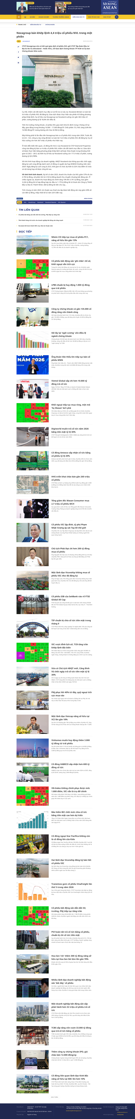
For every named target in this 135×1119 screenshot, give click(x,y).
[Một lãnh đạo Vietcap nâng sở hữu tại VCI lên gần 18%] (33, 724)
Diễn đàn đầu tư (78, 17)
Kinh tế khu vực (94, 17)
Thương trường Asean (61, 17)
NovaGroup (26, 41)
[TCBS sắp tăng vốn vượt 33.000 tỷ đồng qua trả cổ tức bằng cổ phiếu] (33, 1035)
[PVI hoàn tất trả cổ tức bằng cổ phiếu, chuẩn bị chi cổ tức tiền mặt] (33, 940)
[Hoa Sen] (33, 963)
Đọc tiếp (25, 231)
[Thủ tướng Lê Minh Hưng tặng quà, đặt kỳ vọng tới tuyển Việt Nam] (60, 7)
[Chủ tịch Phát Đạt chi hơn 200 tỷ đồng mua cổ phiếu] (33, 556)
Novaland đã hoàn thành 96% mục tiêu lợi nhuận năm (35, 226)
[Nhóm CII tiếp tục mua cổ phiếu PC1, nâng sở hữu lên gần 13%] (33, 245)
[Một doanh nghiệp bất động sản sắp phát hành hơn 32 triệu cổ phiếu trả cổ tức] (33, 1011)
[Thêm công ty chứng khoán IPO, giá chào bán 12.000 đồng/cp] (33, 1059)
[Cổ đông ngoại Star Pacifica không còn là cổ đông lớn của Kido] (33, 844)
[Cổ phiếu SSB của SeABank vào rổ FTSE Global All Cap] (33, 604)
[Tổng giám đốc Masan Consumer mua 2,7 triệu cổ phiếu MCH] (33, 508)
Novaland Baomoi (50, 202)
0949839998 (120, 1114)
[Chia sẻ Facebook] (18, 52)
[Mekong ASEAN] (109, 7)
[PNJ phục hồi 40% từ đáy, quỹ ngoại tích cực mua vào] (33, 700)
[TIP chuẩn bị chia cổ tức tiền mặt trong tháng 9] (33, 628)
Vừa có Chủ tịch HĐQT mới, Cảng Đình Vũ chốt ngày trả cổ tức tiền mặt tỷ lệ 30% (70, 671)
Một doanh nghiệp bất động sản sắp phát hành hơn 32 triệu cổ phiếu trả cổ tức (70, 1006)
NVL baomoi (61, 202)
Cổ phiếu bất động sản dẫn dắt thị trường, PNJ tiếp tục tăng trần (39, 215)
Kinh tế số (107, 17)
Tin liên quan (29, 209)
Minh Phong (88, 198)
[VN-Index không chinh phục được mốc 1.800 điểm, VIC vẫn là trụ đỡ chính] (33, 796)
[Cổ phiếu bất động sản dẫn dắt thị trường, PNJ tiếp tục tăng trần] (33, 916)
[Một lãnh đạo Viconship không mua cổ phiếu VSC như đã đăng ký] (33, 580)
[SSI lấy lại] (33, 341)
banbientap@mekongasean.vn (74, 1110)
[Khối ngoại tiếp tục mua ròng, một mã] (33, 412)
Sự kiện (67, 3)
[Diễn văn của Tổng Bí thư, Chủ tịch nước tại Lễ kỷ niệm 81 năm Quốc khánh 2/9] (22, 7)
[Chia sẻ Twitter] (18, 57)
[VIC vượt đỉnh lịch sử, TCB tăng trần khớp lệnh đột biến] (33, 652)
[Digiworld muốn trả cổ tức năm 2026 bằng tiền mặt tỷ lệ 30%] (33, 436)
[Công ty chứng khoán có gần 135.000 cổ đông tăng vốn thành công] (33, 317)
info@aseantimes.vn (122, 1112)
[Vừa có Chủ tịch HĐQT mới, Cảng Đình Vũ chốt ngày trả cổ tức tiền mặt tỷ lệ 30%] (33, 676)
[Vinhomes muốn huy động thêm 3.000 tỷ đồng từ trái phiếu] (33, 748)
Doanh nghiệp (44, 17)
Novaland (40, 202)
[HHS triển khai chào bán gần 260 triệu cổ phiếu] (33, 484)
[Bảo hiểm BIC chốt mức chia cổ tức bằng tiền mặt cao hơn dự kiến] (33, 820)
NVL (19, 41)
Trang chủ (22, 24)
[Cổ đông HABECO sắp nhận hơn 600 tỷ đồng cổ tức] (33, 772)
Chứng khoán (50, 24)
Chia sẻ (20, 198)
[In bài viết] (18, 63)
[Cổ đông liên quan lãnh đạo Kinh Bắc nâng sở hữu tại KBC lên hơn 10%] (33, 1083)
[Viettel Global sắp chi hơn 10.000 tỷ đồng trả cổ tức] (33, 388)
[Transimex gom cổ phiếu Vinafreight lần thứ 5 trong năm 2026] (33, 892)
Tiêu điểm (30, 3)
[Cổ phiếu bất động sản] (33, 269)
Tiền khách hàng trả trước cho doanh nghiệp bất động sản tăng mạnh (40, 220)
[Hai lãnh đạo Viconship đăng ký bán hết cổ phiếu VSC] (33, 868)
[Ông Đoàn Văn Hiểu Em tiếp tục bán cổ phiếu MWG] (33, 364)
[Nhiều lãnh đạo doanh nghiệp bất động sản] (33, 987)
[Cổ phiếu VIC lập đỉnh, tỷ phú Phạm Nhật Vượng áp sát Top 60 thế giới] (33, 532)
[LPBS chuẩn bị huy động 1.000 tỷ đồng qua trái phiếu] (33, 293)
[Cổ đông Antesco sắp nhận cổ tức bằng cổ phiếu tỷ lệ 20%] (33, 460)
